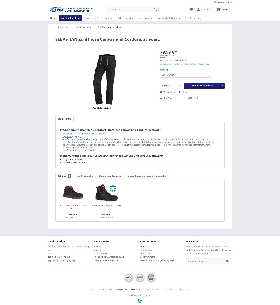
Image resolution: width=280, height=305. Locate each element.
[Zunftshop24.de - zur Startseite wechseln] (72, 10)
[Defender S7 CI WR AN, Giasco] (107, 192)
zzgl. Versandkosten (177, 60)
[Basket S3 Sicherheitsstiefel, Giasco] (73, 192)
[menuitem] (133, 9)
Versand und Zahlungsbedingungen (157, 260)
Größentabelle (101, 253)
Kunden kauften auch (110, 176)
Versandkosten (134, 289)
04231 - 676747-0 (59, 257)
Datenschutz (146, 250)
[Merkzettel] (191, 9)
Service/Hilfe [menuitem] (223, 2)
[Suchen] (155, 9)
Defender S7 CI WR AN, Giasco (106, 205)
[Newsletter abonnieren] (227, 261)
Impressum (145, 253)
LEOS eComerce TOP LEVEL (107, 260)
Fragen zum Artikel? (72, 159)
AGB (142, 246)
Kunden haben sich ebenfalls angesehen (147, 176)
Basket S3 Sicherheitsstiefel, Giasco (73, 207)
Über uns (98, 250)
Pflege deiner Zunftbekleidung (109, 256)
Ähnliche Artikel (85, 176)
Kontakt (98, 246)
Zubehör (64, 176)
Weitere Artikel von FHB (73, 162)
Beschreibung (64, 118)
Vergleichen (169, 92)
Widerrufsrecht (147, 256)
